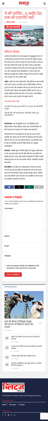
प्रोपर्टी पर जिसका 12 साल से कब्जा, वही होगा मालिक (25, 338)
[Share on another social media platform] (39, 187)
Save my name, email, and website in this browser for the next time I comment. (23, 267)
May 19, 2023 (23, 22)
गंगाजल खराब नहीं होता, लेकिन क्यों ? (23, 356)
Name (7, 236)
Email (7, 246)
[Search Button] (45, 3)
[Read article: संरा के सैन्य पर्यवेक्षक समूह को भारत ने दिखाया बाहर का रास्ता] (24, 305)
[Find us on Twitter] (5, 415)
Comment (9, 208)
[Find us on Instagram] (11, 415)
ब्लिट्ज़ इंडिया (11, 22)
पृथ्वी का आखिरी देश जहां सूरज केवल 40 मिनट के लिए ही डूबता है (26, 364)
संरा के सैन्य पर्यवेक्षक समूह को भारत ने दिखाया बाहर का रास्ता (18, 324)
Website (7, 256)
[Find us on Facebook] (2, 415)
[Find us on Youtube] (8, 415)
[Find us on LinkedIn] (14, 415)
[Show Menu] (3, 3)
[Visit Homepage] (24, 3)
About (4, 405)
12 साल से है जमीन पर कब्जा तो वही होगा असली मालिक (26, 347)
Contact (22, 405)
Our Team (12, 405)
